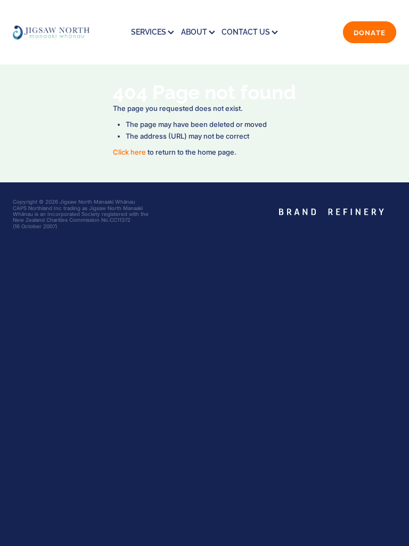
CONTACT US (247, 31)
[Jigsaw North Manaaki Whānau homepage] (51, 32)
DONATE (370, 32)
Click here (129, 152)
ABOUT (195, 31)
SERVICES (149, 31)
